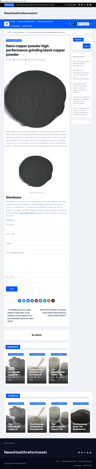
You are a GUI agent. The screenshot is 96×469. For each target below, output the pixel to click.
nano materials (9, 443)
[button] (91, 24)
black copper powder (28, 213)
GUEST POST (27, 26)
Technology (15, 26)
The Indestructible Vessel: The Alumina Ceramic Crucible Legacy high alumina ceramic (80, 88)
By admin (9, 60)
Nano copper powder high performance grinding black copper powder (35, 50)
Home (13, 22)
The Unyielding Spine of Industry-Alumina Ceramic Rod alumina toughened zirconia (81, 111)
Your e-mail (10, 234)
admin (38, 335)
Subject (9, 243)
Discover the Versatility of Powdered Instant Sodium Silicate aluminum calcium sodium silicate (53, 312)
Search (78, 40)
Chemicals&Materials (26, 22)
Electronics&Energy (45, 22)
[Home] (6, 24)
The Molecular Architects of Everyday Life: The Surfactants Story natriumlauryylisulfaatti (81, 75)
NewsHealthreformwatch (20, 13)
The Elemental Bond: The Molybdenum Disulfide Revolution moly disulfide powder (81, 100)
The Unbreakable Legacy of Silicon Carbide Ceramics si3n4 (81, 64)
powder (43, 60)
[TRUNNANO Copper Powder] (37, 170)
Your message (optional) (15, 253)
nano (37, 60)
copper (31, 60)
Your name (10, 224)
